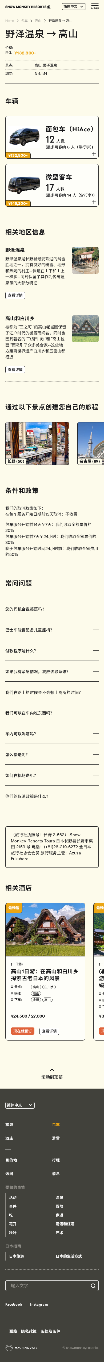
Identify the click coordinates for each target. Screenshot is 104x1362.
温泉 (59, 1197)
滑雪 (56, 1138)
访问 (9, 1173)
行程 (56, 1160)
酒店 (9, 1138)
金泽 (36, 1000)
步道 (59, 1215)
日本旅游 (16, 1256)
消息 (56, 1173)
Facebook (13, 1304)
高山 (36, 987)
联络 (13, 1331)
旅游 (9, 1124)
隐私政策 (29, 1331)
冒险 (59, 1206)
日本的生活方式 (69, 1256)
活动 (13, 1197)
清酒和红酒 (65, 1224)
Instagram (39, 1304)
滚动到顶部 (52, 1077)
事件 (13, 1206)
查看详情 (15, 295)
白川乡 (49, 987)
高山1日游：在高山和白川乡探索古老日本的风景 (44, 975)
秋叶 (13, 1232)
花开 (13, 1224)
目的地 (11, 1160)
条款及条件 (50, 1331)
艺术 (59, 1232)
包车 (56, 1124)
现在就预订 (22, 1031)
